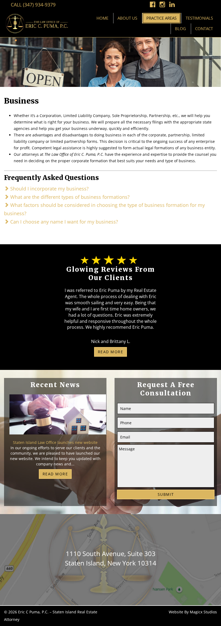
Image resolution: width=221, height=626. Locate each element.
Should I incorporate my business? (49, 188)
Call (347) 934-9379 (33, 4)
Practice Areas (161, 18)
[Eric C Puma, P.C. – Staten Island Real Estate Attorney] (37, 23)
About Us (127, 18)
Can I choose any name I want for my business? (63, 221)
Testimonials (199, 18)
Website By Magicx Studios (193, 611)
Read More (110, 351)
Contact (204, 28)
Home (102, 18)
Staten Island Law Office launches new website (55, 442)
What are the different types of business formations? (69, 197)
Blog (180, 28)
